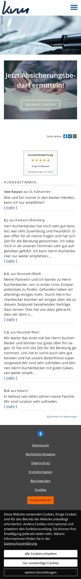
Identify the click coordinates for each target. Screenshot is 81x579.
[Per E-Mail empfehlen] (75, 136)
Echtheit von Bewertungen (63, 416)
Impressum (40, 445)
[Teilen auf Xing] (70, 136)
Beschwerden (40, 481)
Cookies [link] (40, 490)
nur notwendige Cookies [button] (41, 563)
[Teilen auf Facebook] (65, 136)
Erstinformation (40, 472)
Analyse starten (40, 104)
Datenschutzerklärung (20, 543)
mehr (10, 207)
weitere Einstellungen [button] (41, 572)
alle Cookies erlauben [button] (41, 554)
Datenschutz (40, 463)
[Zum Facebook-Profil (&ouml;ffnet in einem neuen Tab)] (40, 434)
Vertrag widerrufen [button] (40, 500)
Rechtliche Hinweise (40, 454)
